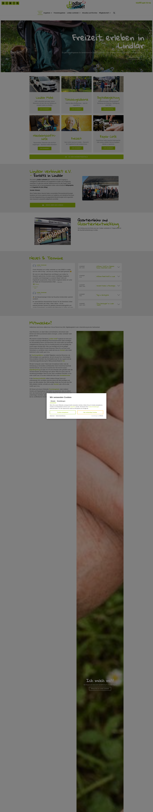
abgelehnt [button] (72, 406)
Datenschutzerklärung (60, 415)
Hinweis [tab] (53, 401)
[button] (63, 412)
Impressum (52, 415)
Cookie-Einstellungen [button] (93, 406)
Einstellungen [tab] (61, 401)
